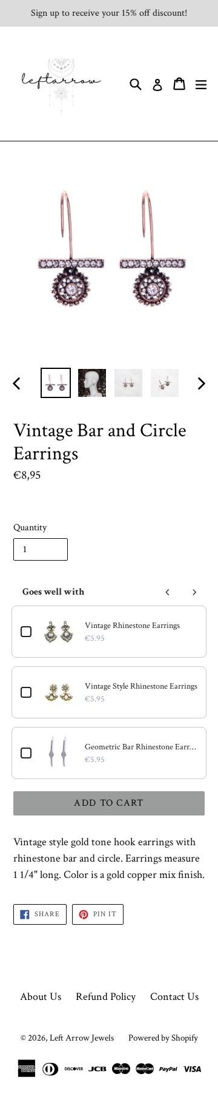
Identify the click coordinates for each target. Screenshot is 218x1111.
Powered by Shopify (163, 1038)
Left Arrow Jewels (82, 1038)
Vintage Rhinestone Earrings (132, 625)
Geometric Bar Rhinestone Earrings (141, 746)
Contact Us (174, 997)
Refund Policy (106, 997)
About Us (40, 997)
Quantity (30, 527)
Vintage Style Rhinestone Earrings (141, 686)
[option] (56, 383)
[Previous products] (167, 592)
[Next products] (194, 592)
